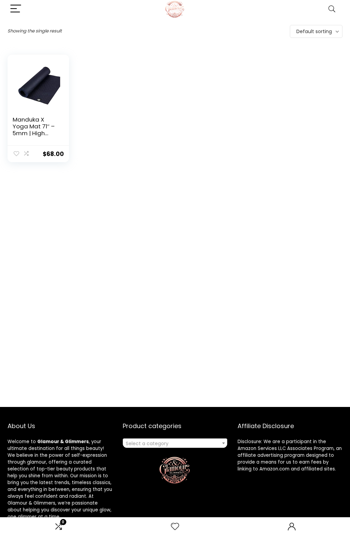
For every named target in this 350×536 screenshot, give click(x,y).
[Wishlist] (175, 526)
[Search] (332, 9)
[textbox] (175, 443)
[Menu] (16, 9)
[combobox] (175, 443)
